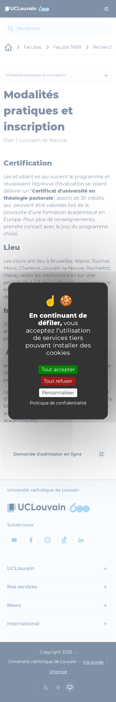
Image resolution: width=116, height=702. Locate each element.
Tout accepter (58, 369)
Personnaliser (58, 393)
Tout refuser (58, 381)
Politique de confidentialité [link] (58, 403)
